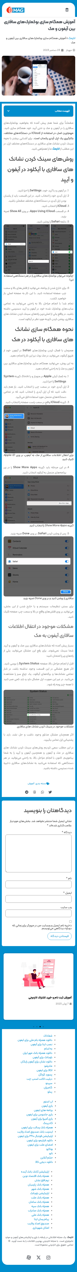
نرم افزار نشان (42, 1180)
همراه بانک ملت (40, 1198)
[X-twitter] (38, 1257)
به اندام (48, 1049)
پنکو (49, 1092)
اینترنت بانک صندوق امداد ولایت (35, 1132)
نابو (51, 1153)
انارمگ (71, 38)
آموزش (31, 783)
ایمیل (67, 893)
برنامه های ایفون (43, 1110)
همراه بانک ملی (40, 1215)
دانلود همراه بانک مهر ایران (37, 1053)
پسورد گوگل (45, 1075)
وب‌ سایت (66, 907)
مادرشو (48, 1066)
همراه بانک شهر (40, 1189)
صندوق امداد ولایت (38, 1223)
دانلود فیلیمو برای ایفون (40, 1140)
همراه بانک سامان (39, 1202)
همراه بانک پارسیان (38, 1185)
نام (69, 878)
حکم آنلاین (46, 1158)
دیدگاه (67, 832)
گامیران (48, 1087)
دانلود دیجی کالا (44, 1162)
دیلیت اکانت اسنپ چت (39, 1079)
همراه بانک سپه (40, 1206)
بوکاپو (49, 1149)
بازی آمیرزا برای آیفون (42, 1119)
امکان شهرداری (41, 1228)
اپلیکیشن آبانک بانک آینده (35, 1172)
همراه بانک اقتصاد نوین (36, 1176)
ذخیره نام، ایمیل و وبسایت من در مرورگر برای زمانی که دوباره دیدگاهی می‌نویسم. (42, 927)
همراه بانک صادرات (38, 1211)
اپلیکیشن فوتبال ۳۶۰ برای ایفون (35, 1136)
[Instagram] (48, 1257)
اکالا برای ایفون (44, 1070)
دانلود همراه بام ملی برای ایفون (35, 1040)
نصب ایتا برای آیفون (41, 1044)
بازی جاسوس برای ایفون (39, 1114)
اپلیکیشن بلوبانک (39, 1193)
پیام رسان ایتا (41, 1219)
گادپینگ (48, 1123)
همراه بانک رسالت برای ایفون (37, 1127)
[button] (8, 111)
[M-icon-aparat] (28, 1257)
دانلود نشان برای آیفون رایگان (36, 1062)
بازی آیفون (47, 1106)
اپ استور (48, 1102)
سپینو (48, 1083)
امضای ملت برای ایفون (40, 1145)
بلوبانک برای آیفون (42, 1057)
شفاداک (47, 1036)
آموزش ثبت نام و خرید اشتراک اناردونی (50, 998)
